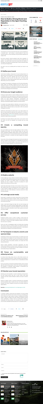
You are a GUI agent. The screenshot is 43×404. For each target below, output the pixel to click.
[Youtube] (41, 1)
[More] (23, 28)
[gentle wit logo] (7, 4)
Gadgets (35, 60)
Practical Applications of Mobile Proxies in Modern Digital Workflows (38, 57)
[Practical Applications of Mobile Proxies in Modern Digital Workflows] (31, 57)
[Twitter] (40, 1)
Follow (36, 20)
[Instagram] (9, 326)
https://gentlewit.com (10, 322)
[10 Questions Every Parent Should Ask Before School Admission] (5, 339)
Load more (35, 65)
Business (4, 14)
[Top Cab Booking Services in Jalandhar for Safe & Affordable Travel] (23, 339)
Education (5, 341)
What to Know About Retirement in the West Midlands (14, 343)
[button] (41, 9)
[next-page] (3, 347)
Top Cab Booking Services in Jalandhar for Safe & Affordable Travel (23, 343)
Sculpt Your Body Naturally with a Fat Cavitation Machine (37, 62)
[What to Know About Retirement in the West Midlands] (14, 339)
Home (2, 14)
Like (31, 20)
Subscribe (40, 20)
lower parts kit (11, 114)
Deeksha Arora (6, 25)
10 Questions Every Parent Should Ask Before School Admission (5, 343)
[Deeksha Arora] (2, 25)
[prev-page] (1, 347)
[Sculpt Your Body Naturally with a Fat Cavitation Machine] (31, 61)
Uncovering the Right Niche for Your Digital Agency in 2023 (15, 287)
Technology (36, 55)
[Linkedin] (11, 326)
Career (14, 341)
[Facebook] (38, 1)
